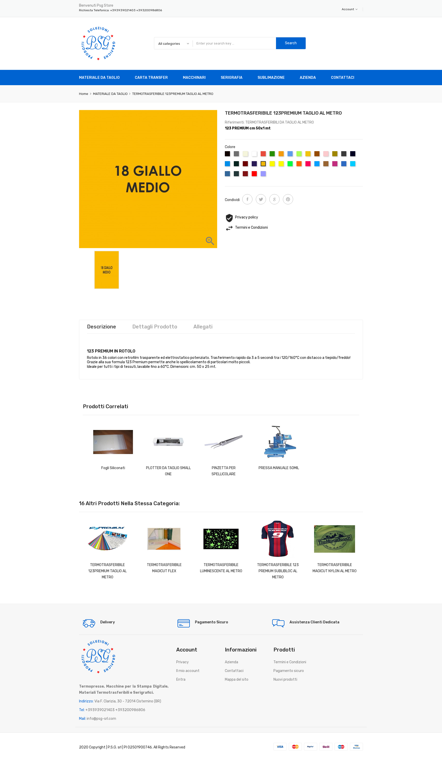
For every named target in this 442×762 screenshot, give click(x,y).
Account (348, 9)
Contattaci (234, 671)
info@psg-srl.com (101, 718)
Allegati (203, 326)
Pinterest (288, 199)
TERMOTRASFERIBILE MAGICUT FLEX (164, 568)
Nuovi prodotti (285, 679)
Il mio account (188, 671)
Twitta (261, 199)
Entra (180, 679)
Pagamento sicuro (288, 671)
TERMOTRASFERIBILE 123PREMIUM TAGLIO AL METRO (107, 571)
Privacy (182, 662)
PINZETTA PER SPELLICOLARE (224, 471)
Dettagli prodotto (154, 326)
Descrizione (101, 326)
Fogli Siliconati (113, 468)
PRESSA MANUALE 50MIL (279, 468)
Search (291, 43)
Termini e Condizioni (289, 662)
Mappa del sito (236, 679)
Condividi (247, 199)
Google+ (274, 199)
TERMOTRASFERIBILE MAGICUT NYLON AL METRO (335, 568)
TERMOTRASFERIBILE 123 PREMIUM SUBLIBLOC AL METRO (278, 571)
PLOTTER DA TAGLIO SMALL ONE (168, 471)
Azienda (231, 662)
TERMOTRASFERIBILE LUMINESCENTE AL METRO (221, 568)
